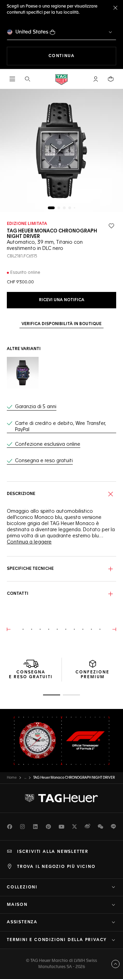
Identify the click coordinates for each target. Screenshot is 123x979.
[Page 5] (74, 208)
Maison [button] (17, 905)
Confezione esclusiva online (47, 444)
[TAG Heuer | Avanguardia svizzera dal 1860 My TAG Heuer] (61, 798)
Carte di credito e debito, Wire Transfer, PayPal (60, 426)
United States (32, 32)
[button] (95, 78)
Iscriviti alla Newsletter (52, 852)
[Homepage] (61, 79)
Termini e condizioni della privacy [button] (57, 940)
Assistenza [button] (22, 922)
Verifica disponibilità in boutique (61, 324)
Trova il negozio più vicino (56, 867)
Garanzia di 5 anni (35, 406)
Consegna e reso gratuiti (44, 460)
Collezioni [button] (22, 887)
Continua (82, 56)
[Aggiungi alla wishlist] (111, 226)
